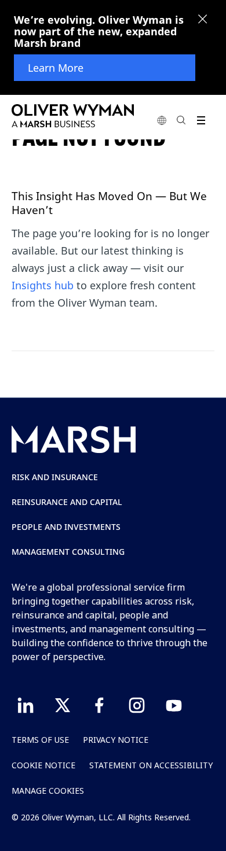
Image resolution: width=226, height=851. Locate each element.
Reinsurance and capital (67, 501)
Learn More (55, 68)
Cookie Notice (43, 765)
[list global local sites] (162, 120)
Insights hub (43, 285)
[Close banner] (203, 20)
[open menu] (200, 120)
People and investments (66, 526)
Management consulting (68, 551)
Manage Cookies (48, 790)
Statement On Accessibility (151, 765)
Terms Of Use (40, 739)
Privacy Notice (115, 739)
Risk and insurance (55, 476)
